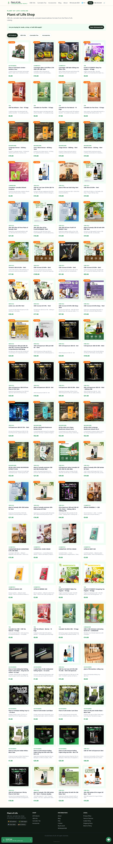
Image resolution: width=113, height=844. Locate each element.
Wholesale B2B (74, 3)
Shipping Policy (87, 823)
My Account (98, 3)
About (65, 3)
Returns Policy (87, 826)
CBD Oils (32, 3)
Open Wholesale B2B (96, 27)
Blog (59, 3)
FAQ (59, 821)
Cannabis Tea (41, 3)
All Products (12, 35)
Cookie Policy (87, 821)
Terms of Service (88, 818)
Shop (90, 3)
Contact (60, 823)
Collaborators (56, 841)
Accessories (52, 3)
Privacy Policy (87, 816)
